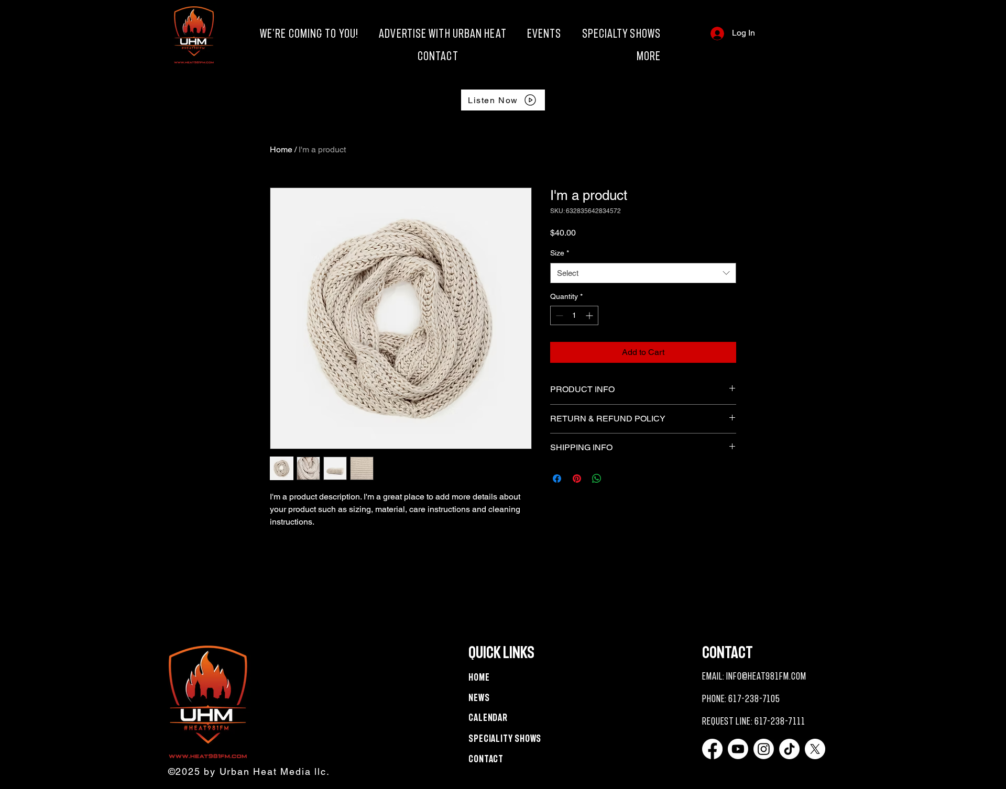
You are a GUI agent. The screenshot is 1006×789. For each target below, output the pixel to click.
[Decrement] (558, 315)
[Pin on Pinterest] (577, 478)
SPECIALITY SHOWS (504, 738)
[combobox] (643, 273)
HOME (479, 677)
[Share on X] (616, 478)
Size (559, 253)
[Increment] (590, 315)
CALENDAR (488, 717)
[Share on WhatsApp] (597, 478)
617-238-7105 (754, 698)
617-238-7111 (779, 721)
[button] (564, 56)
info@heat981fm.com (766, 676)
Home (281, 149)
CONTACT (486, 758)
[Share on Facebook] (557, 478)
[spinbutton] (574, 315)
